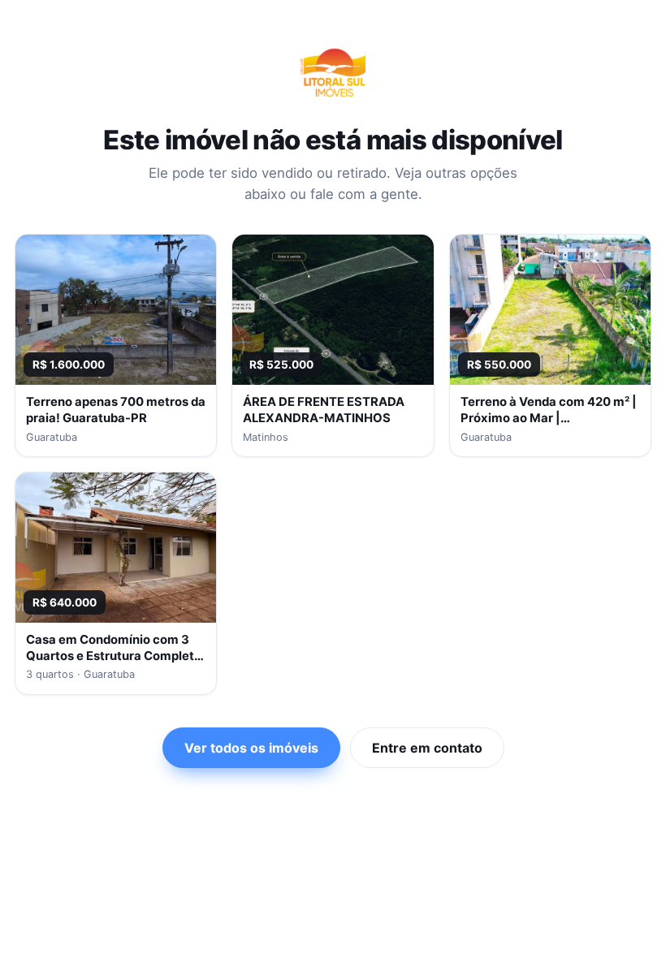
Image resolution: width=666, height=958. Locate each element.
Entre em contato (427, 748)
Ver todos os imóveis (251, 748)
